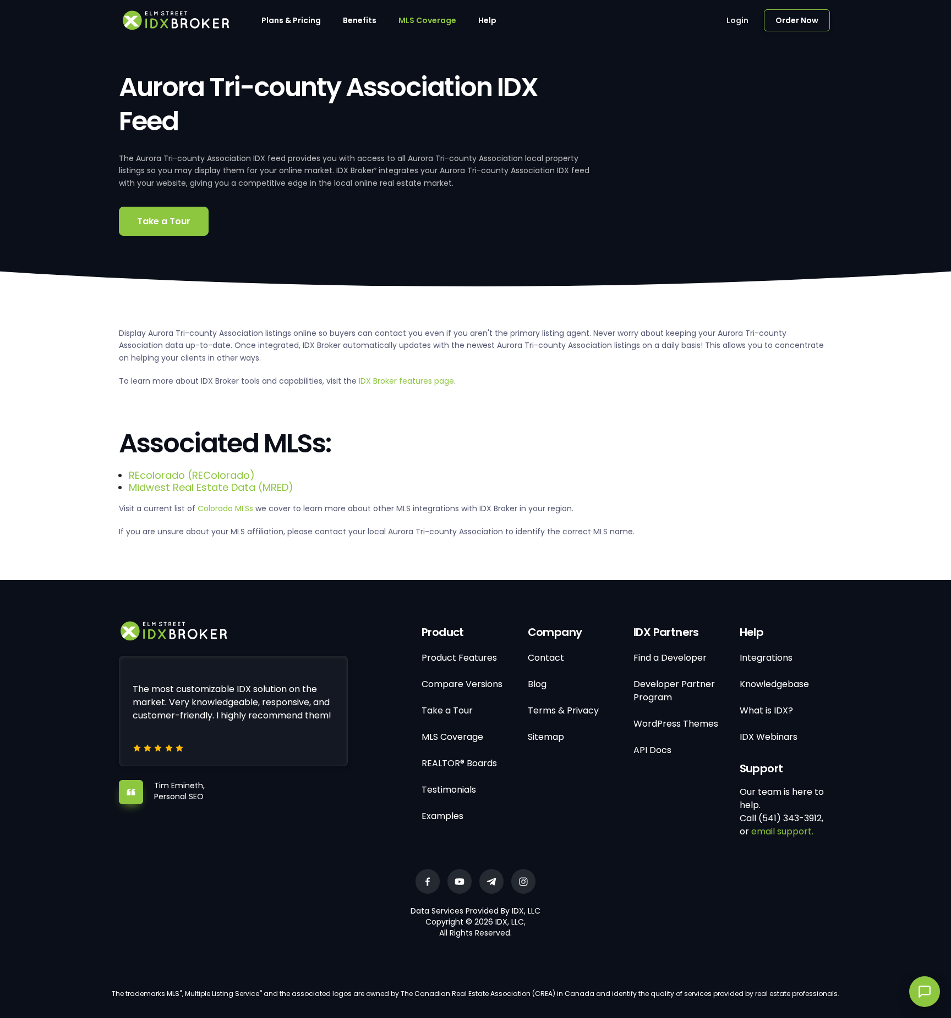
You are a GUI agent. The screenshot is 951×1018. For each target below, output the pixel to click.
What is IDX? (766, 710)
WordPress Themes (675, 723)
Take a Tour (163, 221)
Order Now (796, 20)
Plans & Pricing (291, 20)
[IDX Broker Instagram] (523, 881)
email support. (782, 831)
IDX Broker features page (406, 380)
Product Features (459, 657)
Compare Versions (462, 684)
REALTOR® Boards (459, 763)
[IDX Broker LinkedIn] (491, 881)
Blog (537, 684)
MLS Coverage (427, 20)
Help (487, 20)
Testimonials (449, 789)
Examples (442, 816)
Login (737, 20)
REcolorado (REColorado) (192, 475)
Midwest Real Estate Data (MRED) (211, 487)
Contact (546, 657)
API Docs (652, 750)
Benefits (359, 20)
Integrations (766, 657)
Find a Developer (670, 657)
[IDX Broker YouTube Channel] (459, 881)
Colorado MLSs (225, 508)
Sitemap (546, 737)
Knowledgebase (774, 684)
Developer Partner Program (674, 691)
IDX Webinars (768, 737)
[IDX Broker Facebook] (428, 881)
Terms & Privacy (563, 710)
